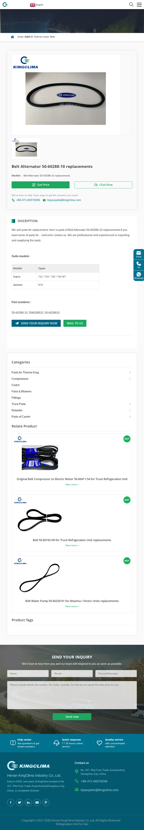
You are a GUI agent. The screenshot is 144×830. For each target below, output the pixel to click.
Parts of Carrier (21, 416)
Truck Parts (19, 404)
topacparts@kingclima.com (64, 200)
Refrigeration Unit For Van (72, 824)
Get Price (43, 185)
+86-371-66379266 (28, 200)
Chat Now (106, 185)
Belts (52, 37)
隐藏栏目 (29, 37)
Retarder (17, 410)
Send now (72, 717)
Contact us (82, 763)
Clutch (16, 385)
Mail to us (75, 323)
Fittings (16, 397)
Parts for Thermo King (25, 372)
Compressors (20, 378)
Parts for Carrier (41, 37)
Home (21, 37)
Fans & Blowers (21, 391)
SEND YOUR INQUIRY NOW (39, 323)
